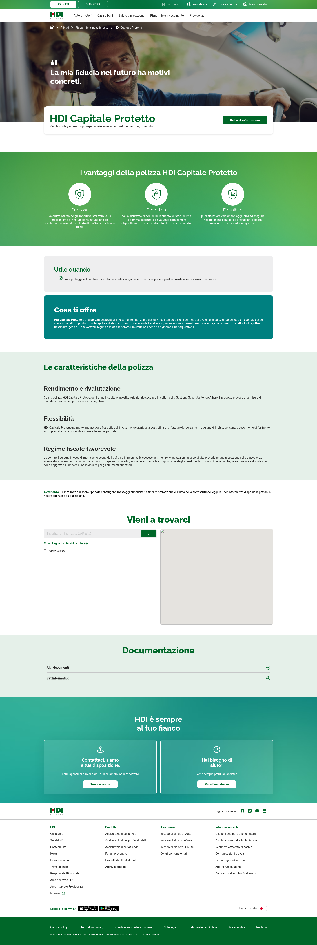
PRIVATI (63, 4)
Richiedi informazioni (245, 120)
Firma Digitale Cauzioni (230, 860)
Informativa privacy (91, 927)
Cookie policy (59, 927)
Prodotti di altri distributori (122, 860)
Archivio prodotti (116, 867)
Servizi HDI (57, 840)
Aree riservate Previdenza (66, 886)
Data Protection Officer (203, 927)
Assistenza (200, 4)
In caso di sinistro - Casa (176, 840)
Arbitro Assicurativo (228, 867)
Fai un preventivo (116, 853)
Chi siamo (56, 834)
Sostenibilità (58, 847)
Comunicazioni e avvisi (230, 853)
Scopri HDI (174, 4)
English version (248, 908)
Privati (65, 27)
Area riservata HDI (62, 880)
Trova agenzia (228, 4)
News (53, 853)
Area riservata (258, 4)
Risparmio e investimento (91, 27)
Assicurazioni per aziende (121, 847)
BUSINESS (92, 4)
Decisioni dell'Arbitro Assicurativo (236, 873)
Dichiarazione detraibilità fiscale (236, 840)
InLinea (55, 893)
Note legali (170, 927)
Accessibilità (237, 927)
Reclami (261, 927)
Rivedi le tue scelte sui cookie (133, 927)
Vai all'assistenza (217, 784)
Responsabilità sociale (64, 873)
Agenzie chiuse (57, 550)
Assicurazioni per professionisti (125, 840)
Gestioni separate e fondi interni (235, 834)
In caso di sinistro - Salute (177, 847)
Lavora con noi (60, 860)
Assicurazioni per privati (120, 834)
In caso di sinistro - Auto (175, 834)
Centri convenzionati (173, 853)
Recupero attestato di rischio (233, 847)
